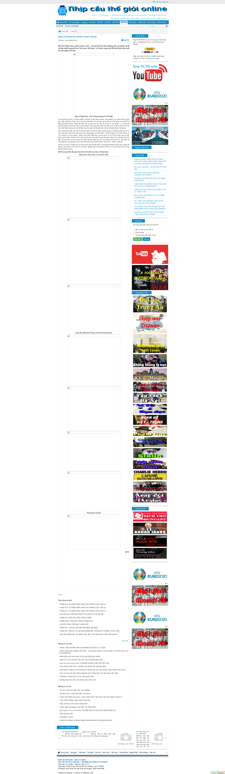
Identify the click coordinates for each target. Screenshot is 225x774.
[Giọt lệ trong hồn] (150, 553)
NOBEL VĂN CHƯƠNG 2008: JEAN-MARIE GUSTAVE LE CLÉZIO (83, 647)
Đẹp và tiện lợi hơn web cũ (144, 229)
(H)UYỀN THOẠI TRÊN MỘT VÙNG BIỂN (74, 624)
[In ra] (125, 40)
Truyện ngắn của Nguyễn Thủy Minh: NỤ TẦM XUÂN (78, 707)
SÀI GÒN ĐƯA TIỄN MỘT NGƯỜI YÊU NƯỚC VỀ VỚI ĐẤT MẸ (81, 614)
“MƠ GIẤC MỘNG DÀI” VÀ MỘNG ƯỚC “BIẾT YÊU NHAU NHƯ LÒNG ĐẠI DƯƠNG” (89, 634)
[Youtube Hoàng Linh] (150, 254)
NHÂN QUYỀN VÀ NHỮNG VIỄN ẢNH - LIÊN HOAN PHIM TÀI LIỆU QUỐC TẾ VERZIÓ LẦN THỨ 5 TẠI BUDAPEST (93, 652)
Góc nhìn (106, 752)
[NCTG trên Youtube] (150, 72)
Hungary (74, 752)
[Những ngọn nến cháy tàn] (150, 541)
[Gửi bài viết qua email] (122, 40)
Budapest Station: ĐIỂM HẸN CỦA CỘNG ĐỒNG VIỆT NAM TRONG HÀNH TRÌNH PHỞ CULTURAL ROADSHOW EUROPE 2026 (150, 161)
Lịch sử (98, 752)
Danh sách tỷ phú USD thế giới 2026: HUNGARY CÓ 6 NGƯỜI (146, 174)
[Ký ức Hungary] (150, 374)
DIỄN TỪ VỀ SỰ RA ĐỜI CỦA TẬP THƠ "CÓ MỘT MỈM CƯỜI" (81, 660)
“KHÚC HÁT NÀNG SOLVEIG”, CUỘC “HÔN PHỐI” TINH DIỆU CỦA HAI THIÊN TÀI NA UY (91, 697)
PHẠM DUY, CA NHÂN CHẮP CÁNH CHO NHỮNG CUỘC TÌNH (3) (83, 604)
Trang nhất (64, 752)
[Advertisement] (93, 570)
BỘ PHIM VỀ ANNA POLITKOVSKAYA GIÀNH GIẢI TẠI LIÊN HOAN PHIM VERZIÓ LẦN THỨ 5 (93, 670)
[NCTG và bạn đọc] (150, 408)
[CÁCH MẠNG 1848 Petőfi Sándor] (150, 343)
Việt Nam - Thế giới (86, 752)
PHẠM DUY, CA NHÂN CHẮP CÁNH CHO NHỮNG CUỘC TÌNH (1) (83, 611)
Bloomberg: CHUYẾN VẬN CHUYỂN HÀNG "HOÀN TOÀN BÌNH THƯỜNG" (149, 213)
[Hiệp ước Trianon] (150, 323)
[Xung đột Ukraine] (150, 497)
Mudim (214, 773)
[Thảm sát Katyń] (150, 486)
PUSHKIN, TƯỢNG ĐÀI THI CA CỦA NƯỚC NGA (77, 676)
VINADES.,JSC (87, 773)
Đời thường (143, 752)
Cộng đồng (124, 752)
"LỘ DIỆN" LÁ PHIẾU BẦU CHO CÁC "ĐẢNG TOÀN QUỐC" (149, 179)
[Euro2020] (150, 93)
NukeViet (69, 773)
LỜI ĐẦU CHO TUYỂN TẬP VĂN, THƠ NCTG (75, 693)
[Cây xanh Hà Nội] (150, 397)
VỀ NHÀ (74, 732)
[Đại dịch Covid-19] (150, 115)
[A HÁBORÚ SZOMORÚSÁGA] (150, 277)
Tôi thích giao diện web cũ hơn (145, 235)
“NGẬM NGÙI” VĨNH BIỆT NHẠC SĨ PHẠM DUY (76, 621)
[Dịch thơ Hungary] (150, 516)
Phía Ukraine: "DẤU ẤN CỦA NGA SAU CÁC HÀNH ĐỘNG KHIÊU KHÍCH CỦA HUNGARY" (150, 207)
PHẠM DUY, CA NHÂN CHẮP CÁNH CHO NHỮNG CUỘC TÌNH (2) (83, 607)
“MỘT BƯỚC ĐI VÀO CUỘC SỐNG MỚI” (74, 704)
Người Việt (133, 752)
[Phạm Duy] (150, 431)
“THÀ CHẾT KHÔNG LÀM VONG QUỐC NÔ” (75, 700)
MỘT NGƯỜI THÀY (66, 713)
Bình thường (139, 232)
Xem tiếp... (125, 641)
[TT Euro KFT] (150, 135)
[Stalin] (150, 453)
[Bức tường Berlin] (150, 464)
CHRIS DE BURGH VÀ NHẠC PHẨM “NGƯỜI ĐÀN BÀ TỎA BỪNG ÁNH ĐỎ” (86, 720)
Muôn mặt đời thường (67, 727)
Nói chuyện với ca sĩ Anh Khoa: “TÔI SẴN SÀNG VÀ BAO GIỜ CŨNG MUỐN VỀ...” (88, 710)
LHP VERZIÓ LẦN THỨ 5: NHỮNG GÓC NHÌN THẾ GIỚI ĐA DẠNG (83, 666)
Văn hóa (114, 752)
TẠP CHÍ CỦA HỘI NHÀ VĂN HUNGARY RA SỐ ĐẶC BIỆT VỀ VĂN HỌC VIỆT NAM (89, 673)
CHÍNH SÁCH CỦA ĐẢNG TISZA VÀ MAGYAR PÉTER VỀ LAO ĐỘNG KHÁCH (150, 185)
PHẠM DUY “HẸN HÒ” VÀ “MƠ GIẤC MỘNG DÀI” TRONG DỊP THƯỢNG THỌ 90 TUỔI (90, 631)
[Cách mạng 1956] (150, 442)
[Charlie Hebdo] (150, 475)
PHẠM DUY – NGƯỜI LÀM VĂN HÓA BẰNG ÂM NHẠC (79, 627)
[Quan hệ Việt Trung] (150, 420)
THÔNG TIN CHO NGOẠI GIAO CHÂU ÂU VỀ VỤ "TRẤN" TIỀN (150, 191)
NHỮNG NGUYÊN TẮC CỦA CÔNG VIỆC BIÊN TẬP (78, 680)
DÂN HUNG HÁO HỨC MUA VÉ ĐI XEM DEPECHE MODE (80, 656)
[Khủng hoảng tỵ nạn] (150, 360)
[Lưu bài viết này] (128, 40)
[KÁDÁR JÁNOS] (150, 528)
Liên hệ (152, 752)
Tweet (60, 594)
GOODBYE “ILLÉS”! (66, 717)
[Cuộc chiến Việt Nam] (150, 386)
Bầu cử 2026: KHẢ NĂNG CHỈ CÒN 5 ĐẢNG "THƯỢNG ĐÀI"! (149, 196)
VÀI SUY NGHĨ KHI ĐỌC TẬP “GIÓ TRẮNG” (75, 690)
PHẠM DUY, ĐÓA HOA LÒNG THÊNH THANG (76, 617)
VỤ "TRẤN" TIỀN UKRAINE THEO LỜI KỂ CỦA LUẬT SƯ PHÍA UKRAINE (148, 202)
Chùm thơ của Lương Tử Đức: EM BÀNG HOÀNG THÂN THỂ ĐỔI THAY (84, 663)
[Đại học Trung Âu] (150, 304)
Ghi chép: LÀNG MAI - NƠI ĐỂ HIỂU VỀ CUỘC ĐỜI (150, 168)
